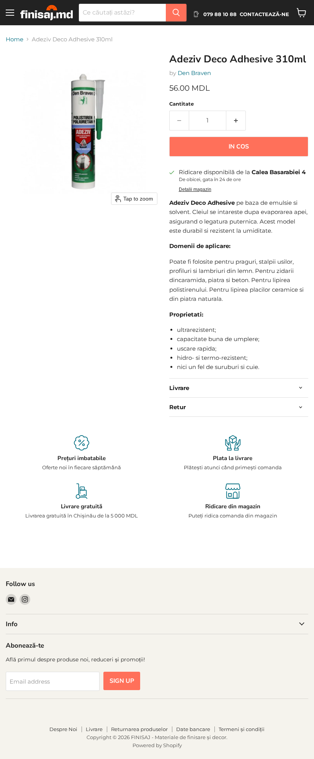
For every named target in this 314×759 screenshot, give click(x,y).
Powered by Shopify (157, 745)
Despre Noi (63, 729)
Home (14, 39)
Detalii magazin (195, 189)
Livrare (94, 729)
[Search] (176, 12)
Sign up (122, 681)
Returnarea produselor (139, 729)
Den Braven (194, 73)
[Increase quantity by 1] (236, 121)
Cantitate (181, 104)
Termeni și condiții (242, 729)
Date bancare (193, 729)
